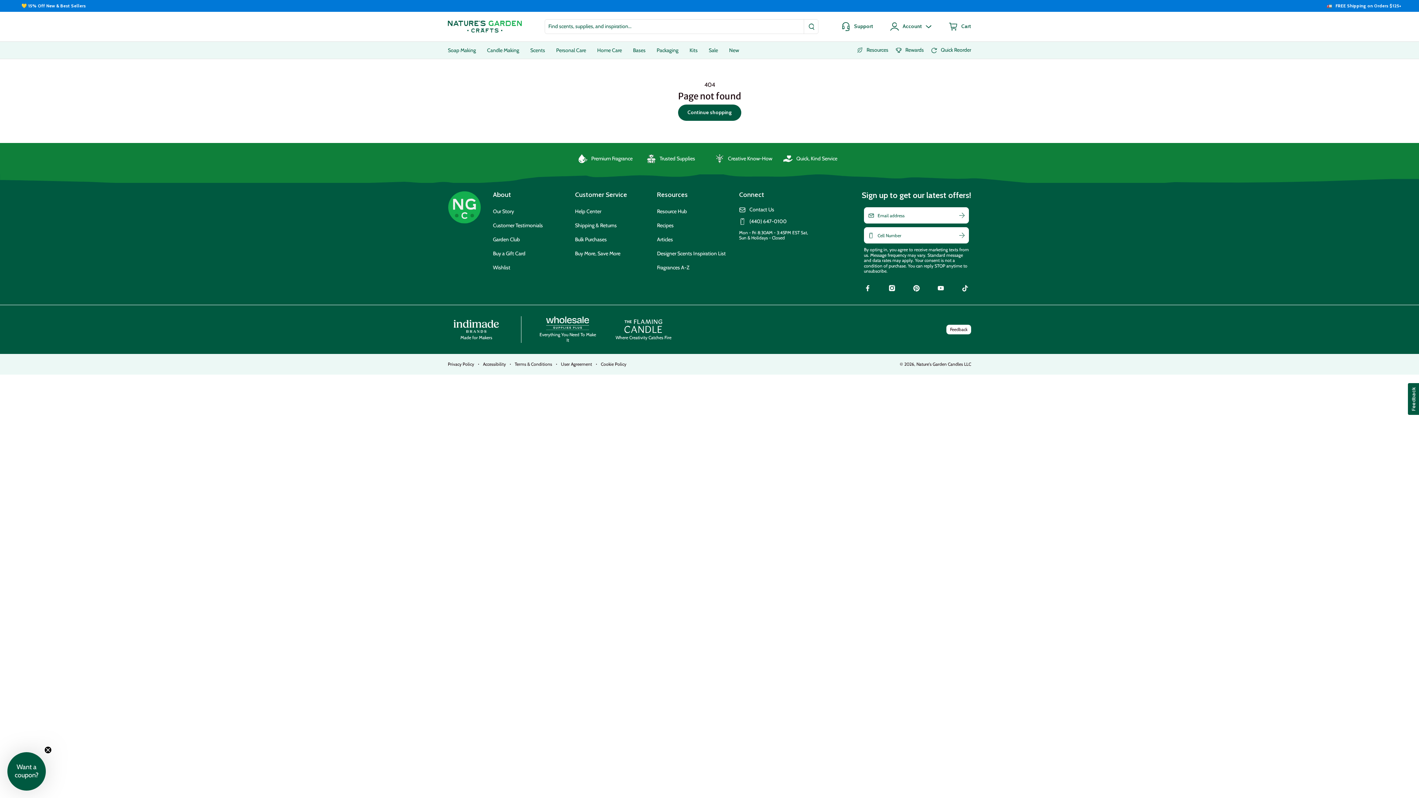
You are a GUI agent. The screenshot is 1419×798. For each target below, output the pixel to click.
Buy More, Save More (597, 253)
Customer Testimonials (518, 225)
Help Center (588, 211)
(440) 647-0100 (768, 221)
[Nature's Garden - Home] (485, 26)
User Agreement (576, 364)
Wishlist (501, 267)
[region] (709, 6)
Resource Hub (672, 211)
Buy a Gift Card (509, 253)
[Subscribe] (962, 215)
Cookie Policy (613, 364)
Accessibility (494, 364)
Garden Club (506, 239)
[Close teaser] (48, 750)
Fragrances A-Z (673, 267)
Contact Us (761, 209)
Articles (665, 239)
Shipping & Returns (596, 225)
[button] (26, 771)
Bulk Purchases (591, 239)
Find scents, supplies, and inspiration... (590, 26)
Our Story (503, 211)
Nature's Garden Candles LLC (943, 364)
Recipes (665, 225)
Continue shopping (709, 112)
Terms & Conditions (533, 364)
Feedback (958, 329)
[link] (867, 289)
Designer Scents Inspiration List (691, 253)
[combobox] (682, 26)
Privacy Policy (461, 364)
